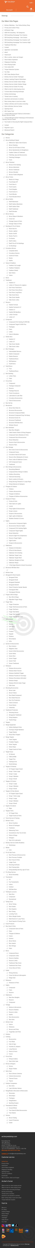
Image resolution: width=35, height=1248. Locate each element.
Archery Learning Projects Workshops (15, 79)
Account (9, 10)
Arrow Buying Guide (10, 64)
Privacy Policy (5, 1163)
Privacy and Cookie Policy (11, 27)
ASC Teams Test (9, 111)
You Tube (7, 72)
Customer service (8, 1157)
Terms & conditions (7, 1173)
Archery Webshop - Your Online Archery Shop (17, 25)
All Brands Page (9, 30)
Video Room (5, 1219)
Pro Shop (4, 1209)
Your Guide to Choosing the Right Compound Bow (18, 122)
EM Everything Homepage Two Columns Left (17, 40)
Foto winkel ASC (9, 67)
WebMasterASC (14, 1245)
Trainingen (4, 1217)
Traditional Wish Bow (10, 45)
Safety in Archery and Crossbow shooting (16, 104)
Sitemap (27, 1244)
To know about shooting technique (14, 91)
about (6, 52)
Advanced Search (9, 130)
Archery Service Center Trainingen (14, 77)
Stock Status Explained (11, 59)
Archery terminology (10, 94)
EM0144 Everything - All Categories (14, 32)
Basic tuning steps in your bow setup (14, 101)
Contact (6, 47)
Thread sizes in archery (11, 96)
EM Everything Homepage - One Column (15, 37)
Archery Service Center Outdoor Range (15, 84)
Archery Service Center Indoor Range (14, 82)
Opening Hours (8, 109)
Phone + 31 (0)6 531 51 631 (9, 1145)
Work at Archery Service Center (13, 106)
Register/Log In (9, 127)
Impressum (7, 55)
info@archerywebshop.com (18, 1153)
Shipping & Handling (10, 62)
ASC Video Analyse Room (11, 74)
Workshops (5, 1215)
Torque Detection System (11, 69)
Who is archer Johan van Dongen (13, 57)
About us (4, 1207)
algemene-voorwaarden (11, 50)
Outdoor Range (6, 1211)
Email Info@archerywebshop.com (11, 1147)
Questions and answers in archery (14, 99)
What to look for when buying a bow (14, 89)
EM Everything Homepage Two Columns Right (17, 42)
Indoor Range (5, 1213)
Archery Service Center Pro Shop (13, 86)
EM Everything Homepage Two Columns (15, 35)
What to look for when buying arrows (11, 1185)
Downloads (5, 1175)
